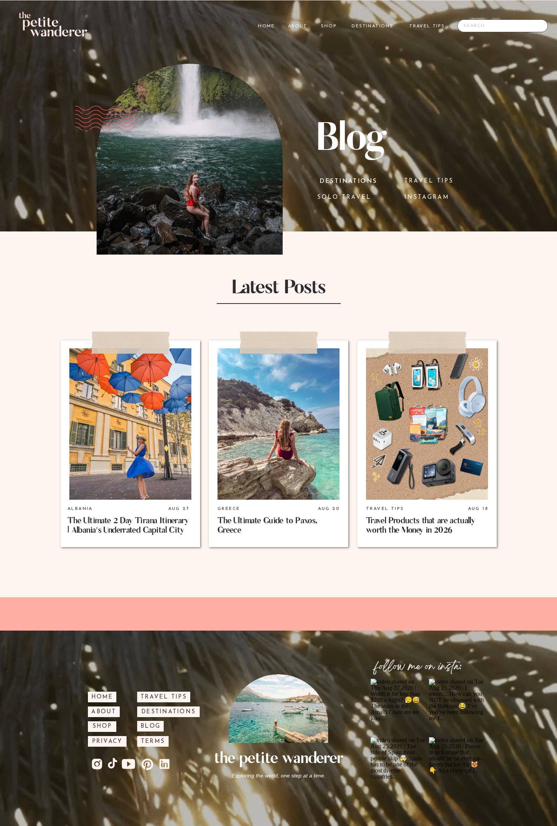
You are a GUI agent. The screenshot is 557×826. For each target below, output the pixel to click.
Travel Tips (385, 509)
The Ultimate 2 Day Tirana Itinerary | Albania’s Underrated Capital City (127, 525)
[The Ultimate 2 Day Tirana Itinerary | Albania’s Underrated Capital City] (130, 424)
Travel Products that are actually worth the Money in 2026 (420, 525)
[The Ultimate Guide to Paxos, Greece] (278, 424)
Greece (228, 509)
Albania (80, 509)
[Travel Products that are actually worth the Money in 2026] (427, 424)
